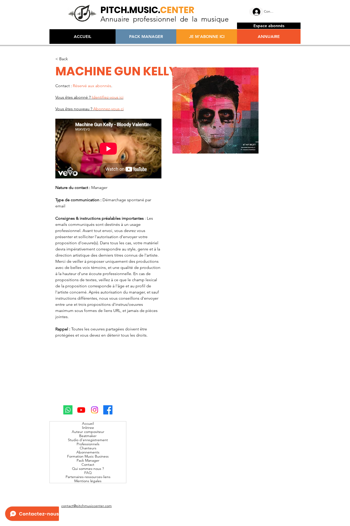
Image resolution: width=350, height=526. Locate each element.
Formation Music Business (88, 456)
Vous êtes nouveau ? (89, 108)
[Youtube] (81, 409)
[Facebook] (107, 409)
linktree (88, 428)
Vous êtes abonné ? (89, 97)
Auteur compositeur (88, 432)
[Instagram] (94, 409)
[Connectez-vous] (256, 11)
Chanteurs (88, 448)
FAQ (88, 473)
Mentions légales (87, 481)
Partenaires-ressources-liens (88, 477)
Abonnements (87, 452)
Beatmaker (88, 436)
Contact (87, 464)
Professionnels (88, 444)
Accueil (88, 423)
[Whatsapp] (68, 409)
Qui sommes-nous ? (88, 469)
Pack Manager (88, 460)
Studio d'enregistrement (88, 440)
